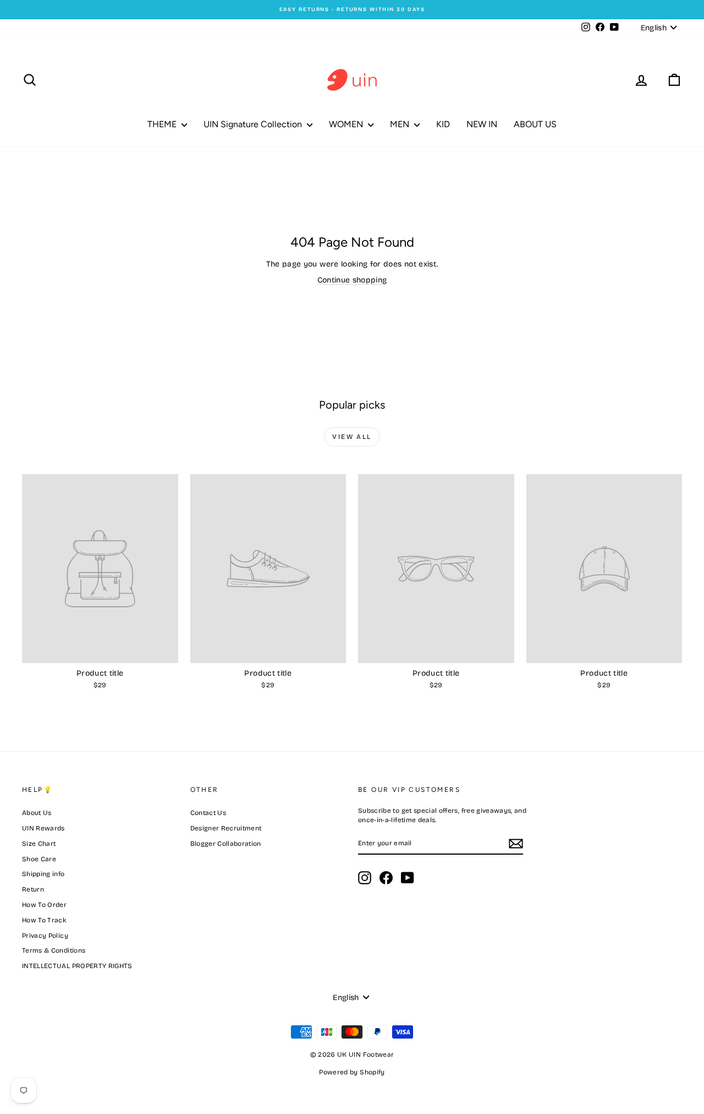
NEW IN (481, 124)
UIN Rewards (43, 828)
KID (443, 124)
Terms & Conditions (53, 950)
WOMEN (347, 124)
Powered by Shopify (351, 1072)
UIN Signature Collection (254, 124)
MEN (400, 124)
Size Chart (39, 843)
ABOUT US (535, 124)
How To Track (44, 920)
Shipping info (43, 874)
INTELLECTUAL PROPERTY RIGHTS (77, 966)
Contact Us (208, 813)
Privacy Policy (45, 935)
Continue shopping (352, 280)
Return (33, 889)
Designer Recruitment (226, 828)
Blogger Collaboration (225, 843)
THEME (163, 124)
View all (351, 437)
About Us (37, 813)
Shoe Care (39, 859)
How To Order (44, 905)
